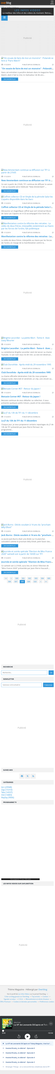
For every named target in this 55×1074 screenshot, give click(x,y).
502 (29, 578)
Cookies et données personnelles (25, 1002)
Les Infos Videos (28, 10)
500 (16, 578)
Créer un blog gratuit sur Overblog (17, 996)
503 (36, 578)
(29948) (6, 787)
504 (42, 578)
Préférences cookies (47, 1002)
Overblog (42, 989)
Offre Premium (5, 1002)
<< (6, 578)
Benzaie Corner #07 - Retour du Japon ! (20, 396)
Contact (45, 996)
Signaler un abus (10, 999)
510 (35, 582)
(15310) (6, 789)
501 (23, 578)
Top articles (36, 996)
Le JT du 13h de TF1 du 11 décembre (19, 420)
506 (9, 582)
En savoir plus (10, 79)
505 (48, 578)
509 (28, 582)
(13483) (6, 794)
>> (46, 582)
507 (16, 582)
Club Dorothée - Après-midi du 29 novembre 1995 (26, 372)
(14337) (7, 792)
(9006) (7, 797)
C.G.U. (21, 999)
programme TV (17, 879)
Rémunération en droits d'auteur (37, 999)
